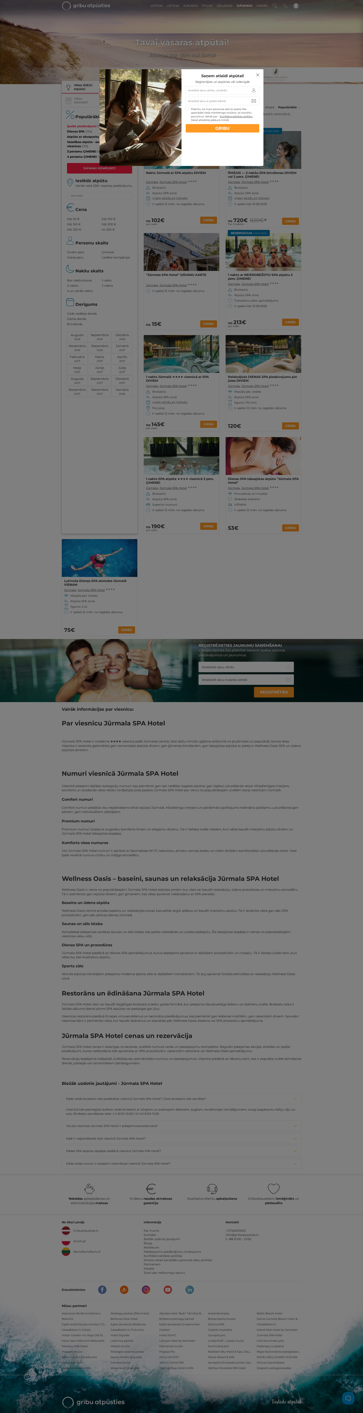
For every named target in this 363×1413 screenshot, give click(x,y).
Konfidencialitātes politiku (236, 116)
